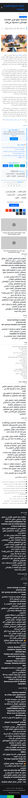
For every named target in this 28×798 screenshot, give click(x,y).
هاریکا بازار (25, 376)
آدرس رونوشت (14, 205)
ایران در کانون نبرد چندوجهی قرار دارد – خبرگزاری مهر (15, 500)
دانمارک (23, 197)
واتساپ (16, 165)
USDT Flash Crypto (22, 348)
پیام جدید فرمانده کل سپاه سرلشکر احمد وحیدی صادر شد (14, 488)
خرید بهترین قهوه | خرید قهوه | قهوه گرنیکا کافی (17, 357)
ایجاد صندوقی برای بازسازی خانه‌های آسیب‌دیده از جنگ (15, 490)
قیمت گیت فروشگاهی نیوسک (21, 369)
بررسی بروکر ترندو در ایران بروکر (20, 352)
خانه (26, 13)
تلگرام (22, 165)
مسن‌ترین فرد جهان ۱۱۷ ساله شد (19, 496)
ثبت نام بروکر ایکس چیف (22, 355)
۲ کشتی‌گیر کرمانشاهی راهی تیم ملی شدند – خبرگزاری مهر (14, 503)
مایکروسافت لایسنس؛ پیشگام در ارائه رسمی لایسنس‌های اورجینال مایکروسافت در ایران (14, 133)
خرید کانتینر (24, 358)
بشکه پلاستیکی (24, 354)
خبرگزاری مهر (19, 55)
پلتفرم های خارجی (10, 191)
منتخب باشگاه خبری (20, 477)
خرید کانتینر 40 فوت (23, 360)
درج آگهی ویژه (24, 361)
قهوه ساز (25, 367)
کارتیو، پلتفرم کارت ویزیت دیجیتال (20, 370)
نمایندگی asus (24, 375)
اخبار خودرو (24, 351)
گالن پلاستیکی (24, 372)
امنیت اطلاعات (21, 191)
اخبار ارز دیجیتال (24, 349)
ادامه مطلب (14, 138)
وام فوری (25, 378)
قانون (16, 197)
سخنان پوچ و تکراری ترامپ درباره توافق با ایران (16, 486)
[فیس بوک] (24, 210)
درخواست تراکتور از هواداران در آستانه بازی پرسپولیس (15, 483)
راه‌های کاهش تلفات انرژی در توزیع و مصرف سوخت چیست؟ (14, 481)
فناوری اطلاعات (21, 13)
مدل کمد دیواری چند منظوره (21, 373)
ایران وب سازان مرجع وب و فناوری (13, 119)
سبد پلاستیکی (24, 364)
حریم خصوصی (10, 194)
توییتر (11, 165)
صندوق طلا (25, 366)
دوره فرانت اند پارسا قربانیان (21, 363)
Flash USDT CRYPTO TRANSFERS (19, 346)
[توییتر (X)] (20, 210)
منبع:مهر (25, 125)
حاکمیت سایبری (21, 194)
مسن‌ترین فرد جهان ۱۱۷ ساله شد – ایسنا (18, 498)
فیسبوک (5, 165)
